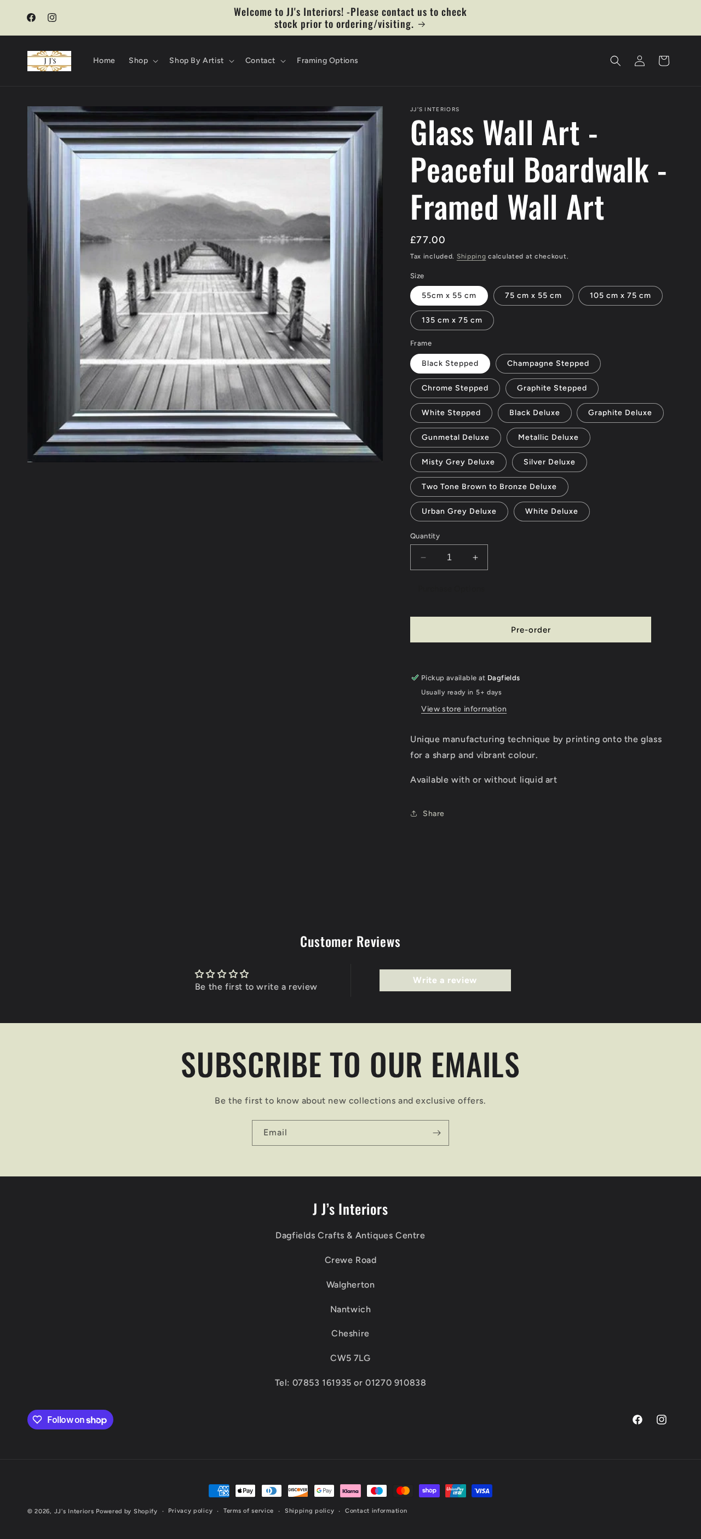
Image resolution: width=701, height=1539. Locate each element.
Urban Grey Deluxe (459, 511)
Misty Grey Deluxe (458, 462)
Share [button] (434, 813)
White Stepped (451, 412)
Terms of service (248, 1510)
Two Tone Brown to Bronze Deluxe (489, 486)
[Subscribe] (436, 1133)
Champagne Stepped (548, 363)
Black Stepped (450, 363)
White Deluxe (551, 511)
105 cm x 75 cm (620, 295)
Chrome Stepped (455, 388)
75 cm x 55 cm (533, 295)
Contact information (376, 1510)
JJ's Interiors (74, 1511)
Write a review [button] (444, 980)
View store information (464, 709)
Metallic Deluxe (548, 437)
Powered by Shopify (127, 1511)
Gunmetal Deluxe (456, 437)
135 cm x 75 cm (452, 320)
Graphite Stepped (552, 388)
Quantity (425, 536)
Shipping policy (310, 1510)
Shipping (471, 256)
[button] (142, 60)
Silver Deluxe (550, 462)
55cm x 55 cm (449, 295)
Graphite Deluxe (620, 412)
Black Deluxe (534, 412)
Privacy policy (190, 1510)
